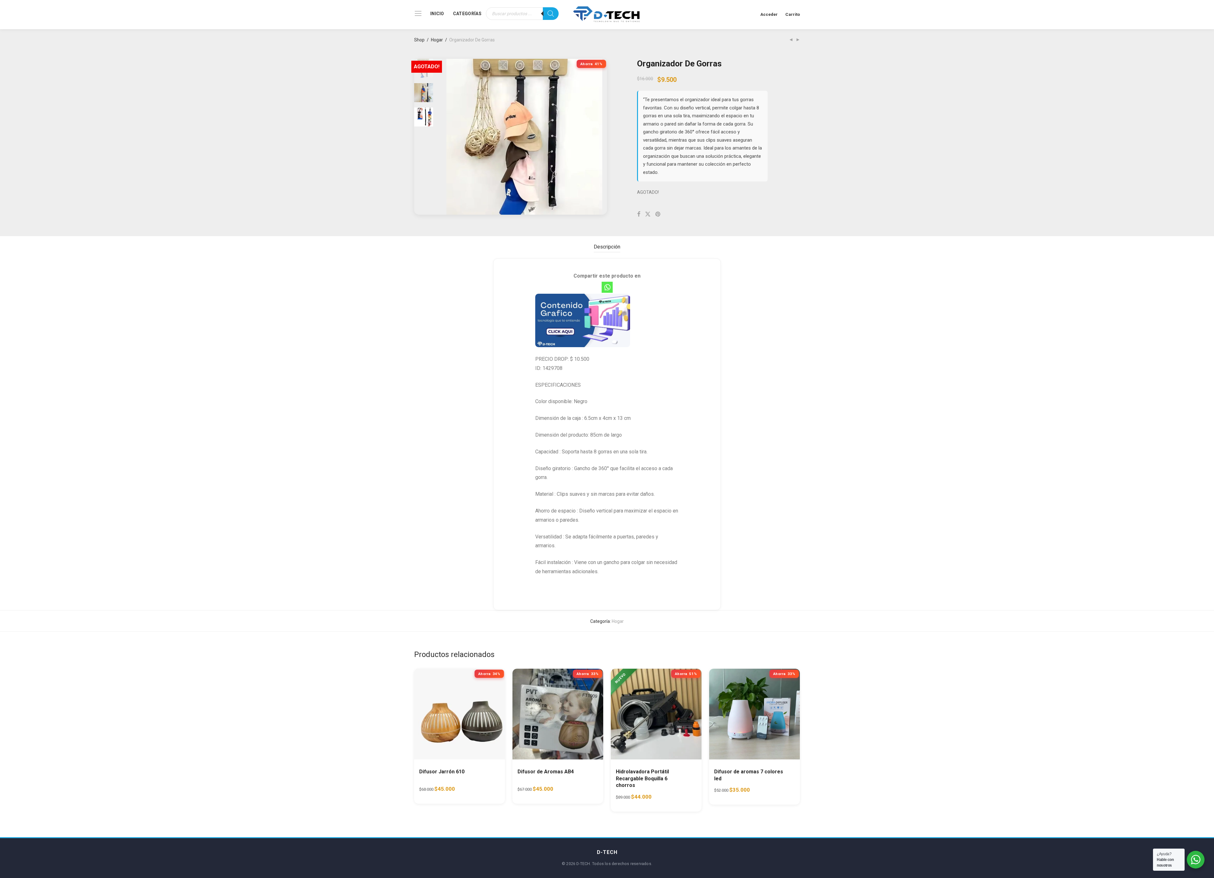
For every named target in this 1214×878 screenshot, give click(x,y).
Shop (419, 39)
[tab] (607, 247)
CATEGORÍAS (467, 13)
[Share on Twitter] (648, 214)
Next (598, 137)
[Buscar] (551, 13)
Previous (450, 137)
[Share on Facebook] (638, 214)
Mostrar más (473, 791)
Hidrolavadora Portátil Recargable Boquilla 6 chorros (642, 778)
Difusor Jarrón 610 (441, 772)
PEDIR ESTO (436, 791)
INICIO (437, 13)
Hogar (437, 39)
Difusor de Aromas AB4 (546, 772)
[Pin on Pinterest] (658, 214)
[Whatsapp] (607, 287)
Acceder (769, 14)
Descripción (607, 247)
